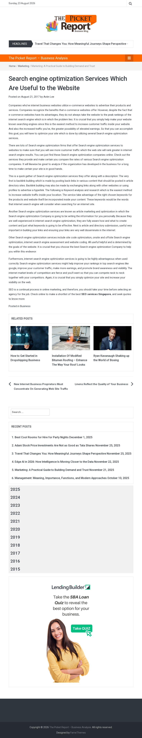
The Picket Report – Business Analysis (38, 58)
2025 (15, 489)
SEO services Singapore (96, 294)
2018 (15, 545)
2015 (15, 569)
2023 (15, 505)
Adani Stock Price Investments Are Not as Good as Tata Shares (55, 445)
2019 (15, 537)
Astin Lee (48, 96)
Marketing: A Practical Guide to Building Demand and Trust (52, 470)
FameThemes (78, 732)
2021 (15, 521)
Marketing (23, 66)
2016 (15, 561)
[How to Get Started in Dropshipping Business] (29, 337)
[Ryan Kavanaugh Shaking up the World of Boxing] (112, 337)
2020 (15, 529)
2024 (15, 497)
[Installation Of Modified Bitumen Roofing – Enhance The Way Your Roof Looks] (71, 337)
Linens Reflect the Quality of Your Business (101, 384)
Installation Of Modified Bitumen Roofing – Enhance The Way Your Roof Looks (69, 360)
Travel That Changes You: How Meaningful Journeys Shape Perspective (80, 43)
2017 (15, 553)
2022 (15, 513)
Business (25, 306)
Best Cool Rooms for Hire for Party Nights (42, 437)
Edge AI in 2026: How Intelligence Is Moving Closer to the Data (54, 461)
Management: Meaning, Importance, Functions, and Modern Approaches (61, 478)
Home (12, 66)
